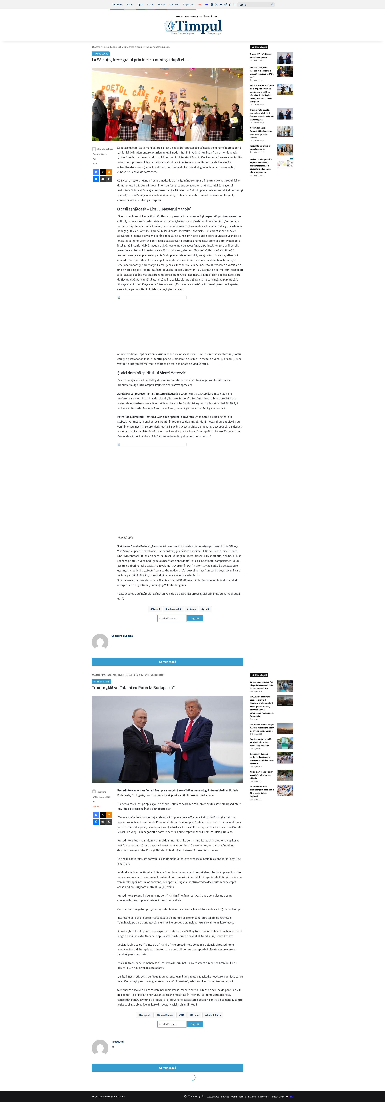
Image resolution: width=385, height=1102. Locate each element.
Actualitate (117, 4)
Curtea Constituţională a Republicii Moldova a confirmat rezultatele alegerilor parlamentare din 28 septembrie (261, 166)
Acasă (97, 46)
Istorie (150, 4)
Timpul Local (109, 46)
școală (206, 609)
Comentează (167, 662)
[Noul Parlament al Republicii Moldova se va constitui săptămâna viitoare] (285, 131)
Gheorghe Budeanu (105, 149)
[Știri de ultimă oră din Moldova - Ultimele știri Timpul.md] (192, 25)
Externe (161, 4)
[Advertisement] (271, 229)
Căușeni (156, 609)
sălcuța (192, 609)
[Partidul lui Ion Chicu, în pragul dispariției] (285, 149)
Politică (130, 4)
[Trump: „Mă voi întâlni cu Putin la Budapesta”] (285, 58)
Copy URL (195, 618)
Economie (174, 4)
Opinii (140, 4)
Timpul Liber (188, 4)
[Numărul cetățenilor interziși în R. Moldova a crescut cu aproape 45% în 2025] (285, 71)
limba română (174, 609)
